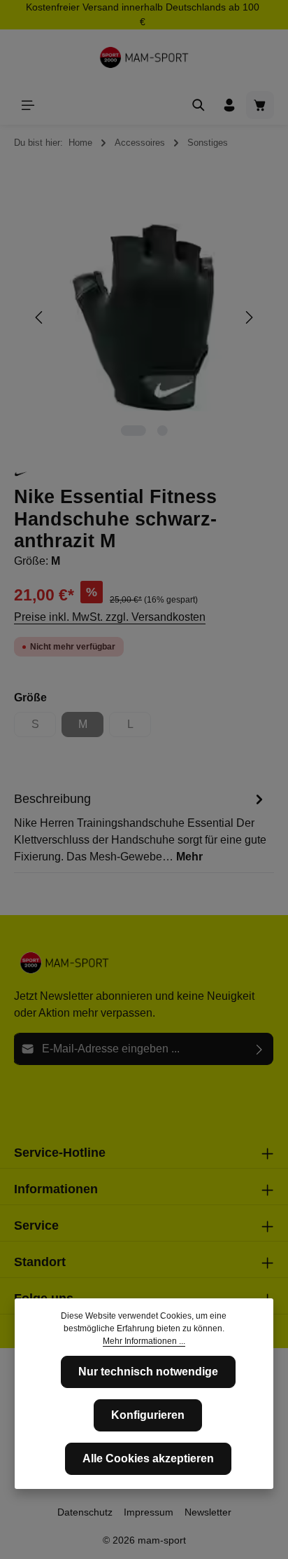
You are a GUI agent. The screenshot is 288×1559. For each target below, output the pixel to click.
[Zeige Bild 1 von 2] (132, 430)
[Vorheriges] (40, 317)
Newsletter (208, 1512)
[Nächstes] (248, 317)
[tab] (140, 827)
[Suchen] (199, 105)
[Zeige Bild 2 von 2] (162, 430)
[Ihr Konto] (229, 105)
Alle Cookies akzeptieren (148, 1458)
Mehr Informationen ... (144, 1341)
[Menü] (28, 105)
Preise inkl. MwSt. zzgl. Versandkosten (110, 617)
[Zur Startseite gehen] (144, 57)
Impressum (148, 1512)
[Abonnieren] (259, 1049)
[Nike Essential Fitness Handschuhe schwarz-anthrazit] (143, 318)
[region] (144, 318)
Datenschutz (85, 1512)
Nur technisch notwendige (148, 1372)
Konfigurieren (148, 1415)
